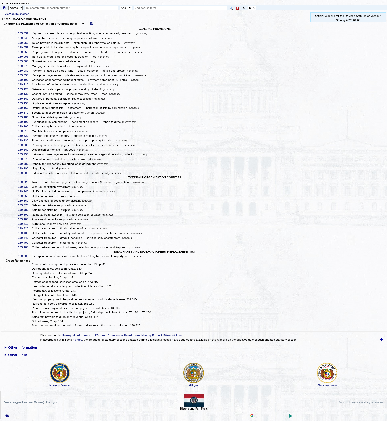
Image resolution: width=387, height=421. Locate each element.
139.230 (24, 140)
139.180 (24, 117)
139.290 (24, 168)
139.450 (24, 242)
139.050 (24, 42)
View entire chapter (17, 13)
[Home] (4, 8)
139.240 (24, 149)
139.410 (24, 223)
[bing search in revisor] (290, 416)
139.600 (24, 256)
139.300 (24, 173)
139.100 (24, 79)
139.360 (24, 200)
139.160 (24, 107)
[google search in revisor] (251, 416)
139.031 (24, 33)
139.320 (24, 182)
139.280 (24, 163)
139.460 (24, 247)
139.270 (24, 159)
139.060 (24, 61)
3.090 (78, 339)
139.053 (24, 52)
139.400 (24, 219)
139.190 (24, 121)
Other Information (22, 347)
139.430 (24, 233)
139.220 (24, 135)
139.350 (24, 196)
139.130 (24, 93)
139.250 (24, 154)
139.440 (24, 237)
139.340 (24, 191)
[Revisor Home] (7, 416)
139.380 (24, 210)
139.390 (24, 214)
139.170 (24, 112)
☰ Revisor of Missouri (16, 3)
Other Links (17, 355)
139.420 (24, 228)
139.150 (24, 103)
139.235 (24, 145)
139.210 (24, 131)
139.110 (24, 84)
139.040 (24, 38)
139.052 (24, 47)
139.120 (24, 89)
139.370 (24, 205)
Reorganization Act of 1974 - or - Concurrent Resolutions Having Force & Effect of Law (122, 335)
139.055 (24, 56)
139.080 (24, 70)
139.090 (24, 75)
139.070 (24, 66)
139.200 (24, 126)
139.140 (24, 98)
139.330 (24, 186)
